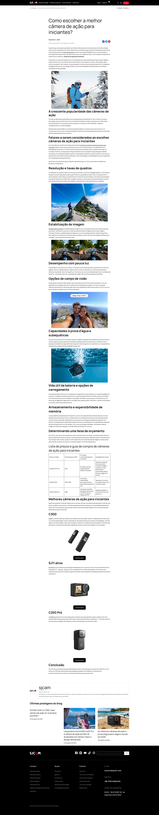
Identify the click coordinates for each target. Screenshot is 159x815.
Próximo (125, 8)
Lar (30, 8)
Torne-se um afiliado (85, 784)
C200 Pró (52, 617)
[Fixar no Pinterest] (109, 41)
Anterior (120, 8)
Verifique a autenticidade (62, 784)
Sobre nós (82, 771)
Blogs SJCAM (83, 788)
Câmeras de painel (35, 778)
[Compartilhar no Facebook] (103, 41)
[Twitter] (80, 753)
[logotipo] (33, 3)
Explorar (104, 2)
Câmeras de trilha (35, 784)
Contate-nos (58, 778)
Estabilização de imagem (56, 229)
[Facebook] (76, 753)
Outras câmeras (66, 2)
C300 (50, 519)
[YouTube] (85, 753)
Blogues (34, 8)
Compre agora (79, 558)
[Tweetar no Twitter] (106, 41)
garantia (57, 774)
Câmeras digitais (35, 781)
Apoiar (99, 2)
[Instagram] (94, 753)
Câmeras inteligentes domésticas (39, 788)
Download (57, 771)
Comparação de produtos (62, 788)
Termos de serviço (85, 781)
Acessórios (75, 2)
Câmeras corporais (55, 2)
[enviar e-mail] (126, 753)
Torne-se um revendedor (87, 774)
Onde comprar (59, 781)
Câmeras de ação (43, 2)
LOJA (126, 3)
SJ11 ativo (51, 567)
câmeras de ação (68, 52)
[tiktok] (89, 753)
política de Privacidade (86, 778)
